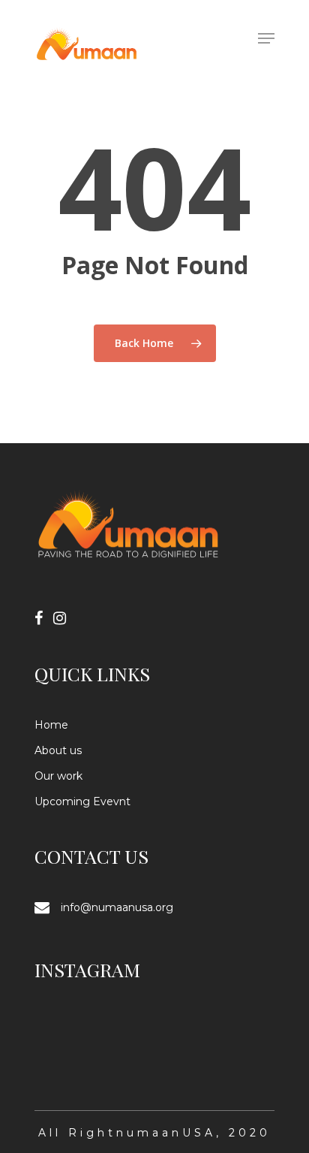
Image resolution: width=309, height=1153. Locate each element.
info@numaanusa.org (117, 907)
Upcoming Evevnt (82, 801)
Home (51, 725)
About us (58, 750)
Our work (58, 776)
